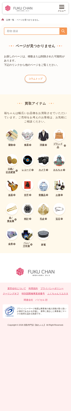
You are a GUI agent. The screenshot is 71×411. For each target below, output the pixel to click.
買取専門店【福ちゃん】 (34, 325)
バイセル (40, 300)
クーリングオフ (11, 293)
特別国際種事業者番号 (33, 293)
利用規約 (33, 288)
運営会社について (16, 288)
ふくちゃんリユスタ (57, 293)
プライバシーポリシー (52, 288)
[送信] (63, 31)
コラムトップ (35, 78)
